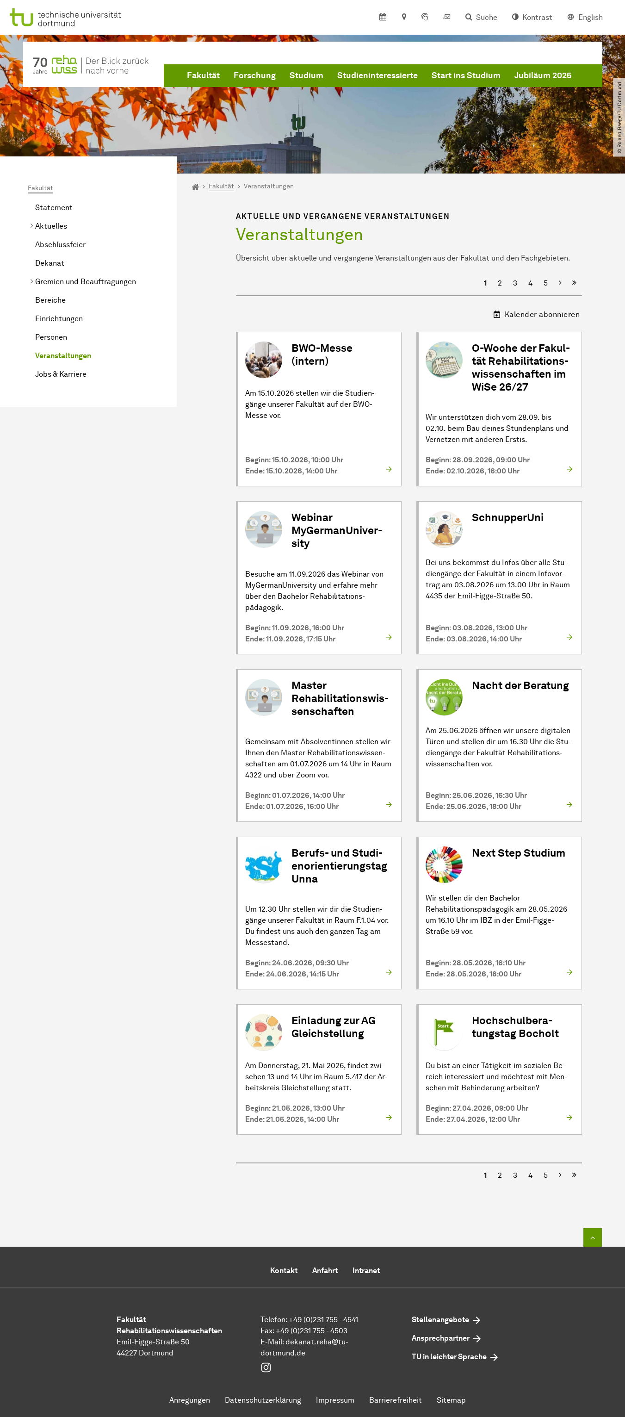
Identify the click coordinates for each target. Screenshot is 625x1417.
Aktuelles (51, 226)
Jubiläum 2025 (543, 75)
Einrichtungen (59, 318)
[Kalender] (383, 17)
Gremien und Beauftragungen (85, 281)
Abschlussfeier (60, 244)
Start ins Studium (466, 75)
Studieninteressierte (377, 75)
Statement (54, 207)
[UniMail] (447, 17)
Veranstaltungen (63, 355)
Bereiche (50, 300)
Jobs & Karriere (61, 374)
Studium (306, 75)
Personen (51, 337)
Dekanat (49, 263)
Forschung (255, 75)
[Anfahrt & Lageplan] (404, 17)
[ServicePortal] (425, 17)
